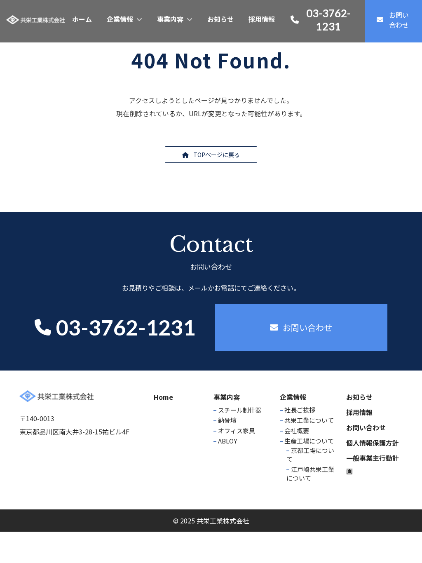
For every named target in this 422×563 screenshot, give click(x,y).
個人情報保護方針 (372, 443)
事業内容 (226, 397)
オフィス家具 (236, 430)
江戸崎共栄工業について (310, 473)
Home (163, 397)
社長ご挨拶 (299, 410)
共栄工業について (309, 420)
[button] (211, 154)
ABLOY (227, 440)
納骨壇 (227, 420)
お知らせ (359, 397)
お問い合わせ (366, 427)
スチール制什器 (239, 410)
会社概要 (296, 430)
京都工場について (310, 454)
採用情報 (359, 412)
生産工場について (309, 440)
